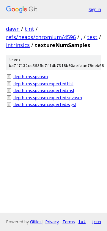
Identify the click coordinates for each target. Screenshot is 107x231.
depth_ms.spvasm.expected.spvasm (47, 97)
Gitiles (36, 221)
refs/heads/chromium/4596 (41, 37)
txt (82, 221)
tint (29, 28)
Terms (68, 221)
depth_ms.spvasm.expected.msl (43, 90)
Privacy (52, 221)
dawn (13, 28)
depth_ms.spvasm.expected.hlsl (43, 83)
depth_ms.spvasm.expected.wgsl (44, 104)
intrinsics (18, 45)
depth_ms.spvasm (30, 76)
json (96, 221)
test (92, 37)
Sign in (95, 9)
